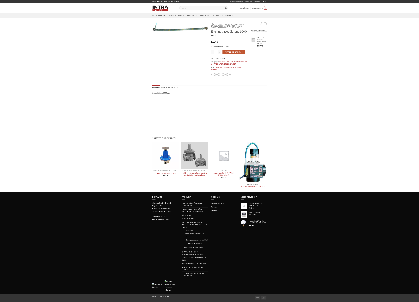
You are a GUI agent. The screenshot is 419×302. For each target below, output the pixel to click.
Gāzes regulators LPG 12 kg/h (166, 173)
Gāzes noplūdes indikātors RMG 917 (253, 186)
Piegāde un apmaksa (236, 2)
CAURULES (217, 15)
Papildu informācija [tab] (169, 87)
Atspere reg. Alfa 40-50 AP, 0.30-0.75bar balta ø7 (224, 174)
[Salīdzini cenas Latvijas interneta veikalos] (171, 285)
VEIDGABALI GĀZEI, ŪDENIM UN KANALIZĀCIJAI (193, 274)
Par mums (248, 2)
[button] (244, 8)
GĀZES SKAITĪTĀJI (188, 219)
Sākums (214, 24)
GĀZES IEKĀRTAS (158, 15)
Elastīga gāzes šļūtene (225, 67)
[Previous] (152, 167)
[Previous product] (265, 23)
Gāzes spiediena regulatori (226, 27)
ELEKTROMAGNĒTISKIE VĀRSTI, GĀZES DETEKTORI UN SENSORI (192, 210)
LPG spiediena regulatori (194, 243)
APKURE (228, 15)
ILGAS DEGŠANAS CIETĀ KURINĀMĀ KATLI (194, 259)
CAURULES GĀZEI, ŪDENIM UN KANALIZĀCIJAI (192, 204)
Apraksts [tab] (156, 87)
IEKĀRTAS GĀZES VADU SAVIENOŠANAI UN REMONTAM (192, 253)
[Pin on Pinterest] (225, 74)
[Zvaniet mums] (265, 1)
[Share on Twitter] (217, 74)
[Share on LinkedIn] (229, 74)
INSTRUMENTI (204, 15)
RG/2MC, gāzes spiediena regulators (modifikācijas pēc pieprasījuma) (195, 174)
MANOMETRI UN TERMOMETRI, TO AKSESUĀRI (193, 269)
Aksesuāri (235, 28)
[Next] (266, 167)
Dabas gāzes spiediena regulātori (197, 240)
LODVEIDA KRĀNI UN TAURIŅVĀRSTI (182, 15)
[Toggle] (206, 225)
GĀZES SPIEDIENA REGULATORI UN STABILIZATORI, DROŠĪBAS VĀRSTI (227, 25)
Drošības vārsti (189, 230)
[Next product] (261, 23)
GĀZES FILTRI (186, 215)
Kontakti (257, 2)
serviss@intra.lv (164, 208)
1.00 (216, 67)
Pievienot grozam (234, 52)
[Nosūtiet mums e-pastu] (263, 1)
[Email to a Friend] (221, 74)
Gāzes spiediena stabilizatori (193, 247)
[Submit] (226, 8)
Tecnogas (214, 70)
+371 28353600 (165, 211)
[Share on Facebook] (213, 74)
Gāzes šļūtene (237, 67)
